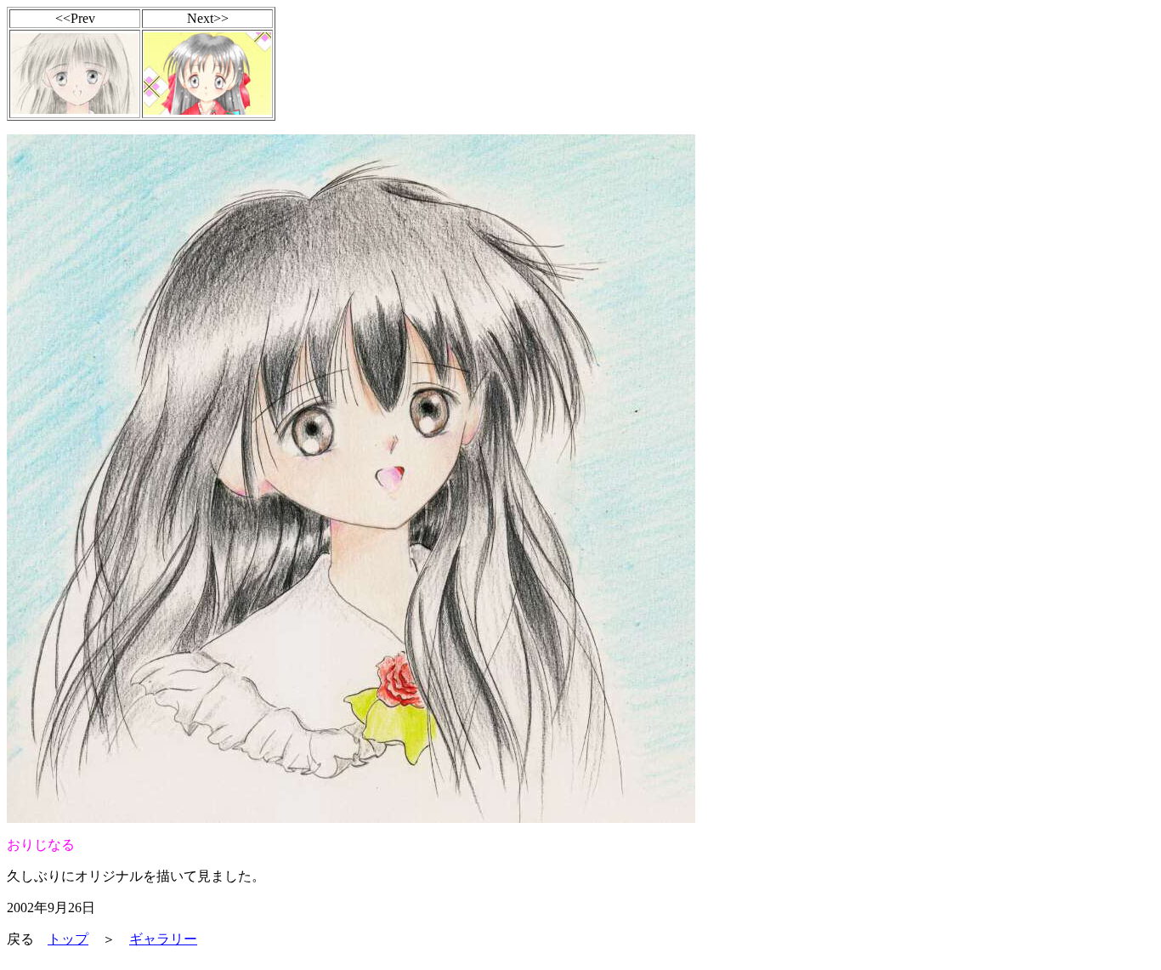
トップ (68, 939)
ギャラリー (163, 939)
